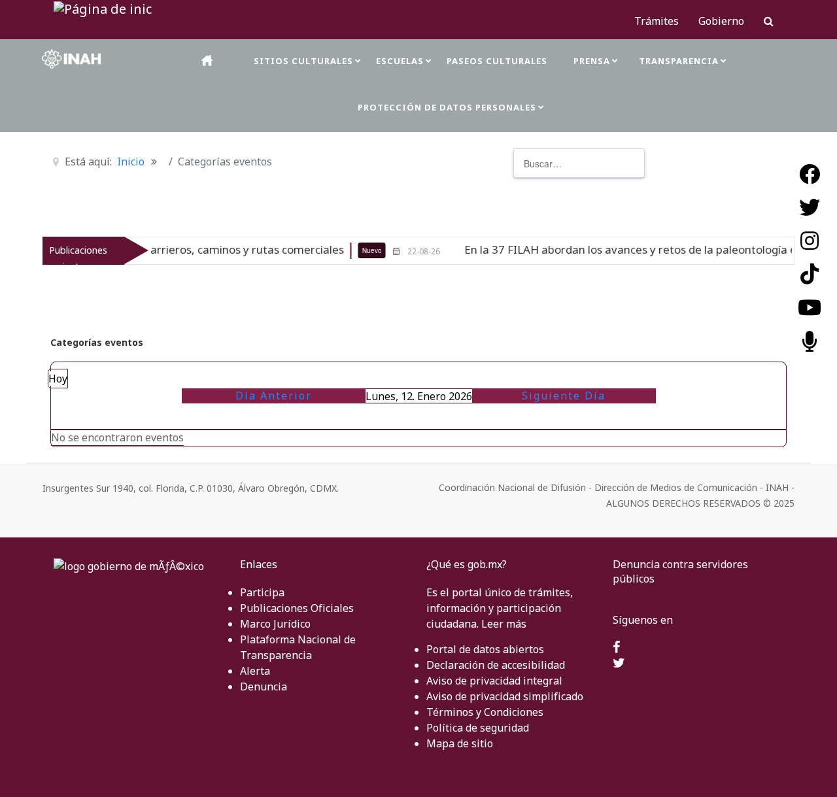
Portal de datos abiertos (485, 649)
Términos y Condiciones (484, 712)
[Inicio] (208, 60)
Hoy (57, 378)
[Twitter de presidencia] (619, 663)
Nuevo (353, 250)
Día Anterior (273, 395)
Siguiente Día (564, 395)
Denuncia (263, 686)
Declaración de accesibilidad (495, 665)
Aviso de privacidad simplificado (504, 696)
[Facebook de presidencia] (616, 648)
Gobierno (721, 21)
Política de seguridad (477, 728)
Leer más (503, 624)
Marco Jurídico (275, 624)
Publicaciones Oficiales (297, 608)
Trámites (656, 21)
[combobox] (579, 163)
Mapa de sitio (459, 743)
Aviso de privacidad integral (494, 680)
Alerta (255, 671)
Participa (262, 592)
